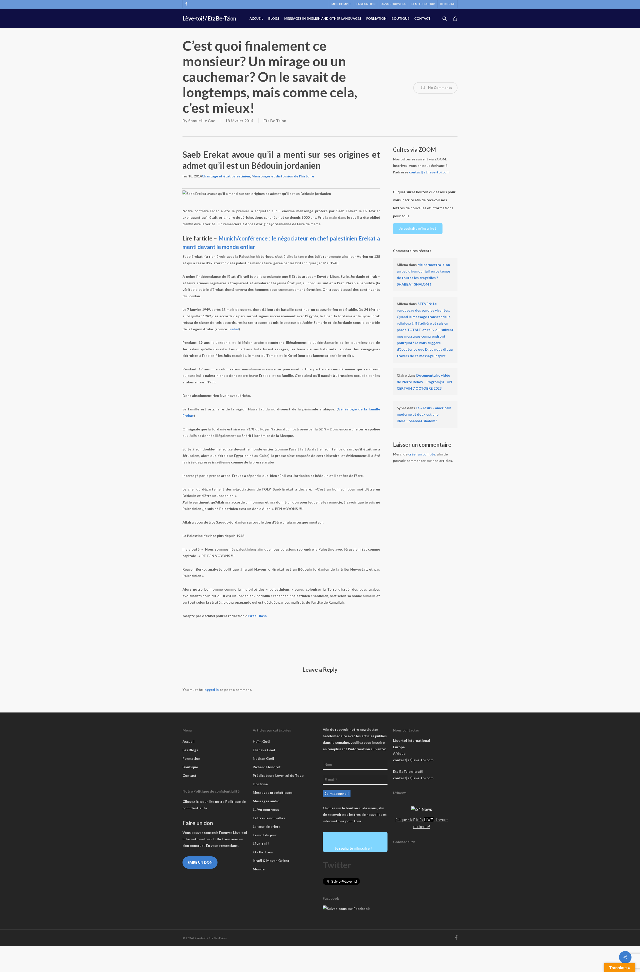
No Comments (439, 87)
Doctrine (260, 784)
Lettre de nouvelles (269, 818)
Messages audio (266, 801)
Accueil (188, 741)
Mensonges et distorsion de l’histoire (283, 176)
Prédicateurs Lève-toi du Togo (278, 775)
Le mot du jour (265, 835)
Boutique (190, 767)
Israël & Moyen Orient (271, 860)
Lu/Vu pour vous (266, 809)
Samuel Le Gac (201, 120)
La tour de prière (266, 826)
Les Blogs (190, 750)
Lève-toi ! (261, 843)
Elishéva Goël (264, 750)
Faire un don (200, 862)
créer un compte (421, 454)
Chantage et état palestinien (226, 176)
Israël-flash (257, 616)
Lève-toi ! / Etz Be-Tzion (209, 18)
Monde (258, 869)
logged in (211, 689)
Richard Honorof (266, 767)
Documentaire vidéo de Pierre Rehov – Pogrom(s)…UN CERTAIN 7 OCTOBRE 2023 (424, 381)
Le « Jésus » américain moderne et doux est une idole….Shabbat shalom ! (424, 414)
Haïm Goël (261, 741)
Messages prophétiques (272, 792)
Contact (189, 775)
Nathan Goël (263, 758)
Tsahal (233, 329)
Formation (191, 758)
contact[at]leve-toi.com (429, 172)
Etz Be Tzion (275, 120)
